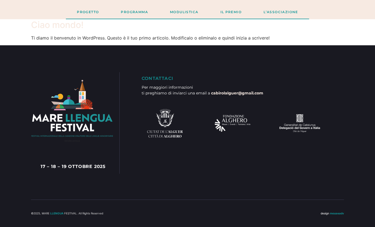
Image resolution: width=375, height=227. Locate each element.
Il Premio (231, 12)
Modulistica (184, 12)
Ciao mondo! (57, 24)
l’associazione (281, 12)
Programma (134, 12)
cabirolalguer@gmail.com (237, 93)
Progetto (88, 12)
